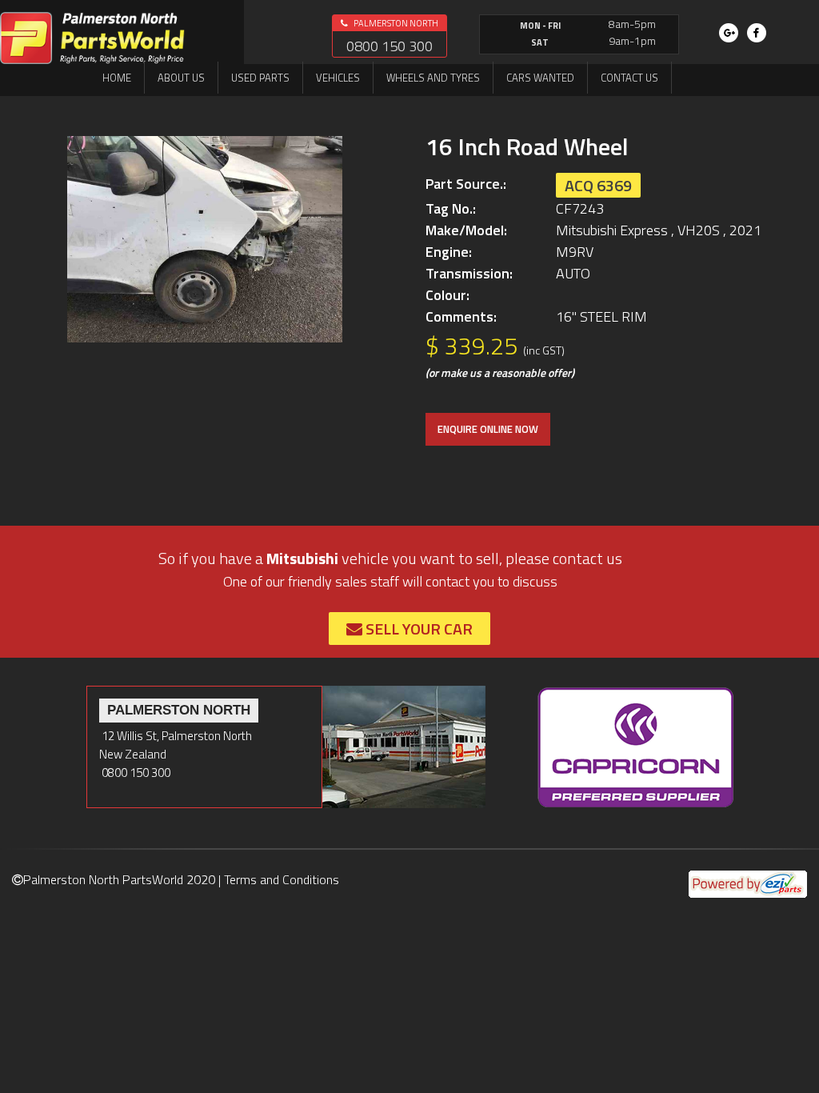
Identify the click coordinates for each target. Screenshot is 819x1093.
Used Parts (260, 78)
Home (116, 78)
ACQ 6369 (598, 185)
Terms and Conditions (281, 879)
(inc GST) (544, 350)
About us (181, 78)
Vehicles (338, 78)
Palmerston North (395, 23)
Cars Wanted (540, 78)
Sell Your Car (417, 628)
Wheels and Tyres (433, 78)
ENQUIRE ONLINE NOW (487, 429)
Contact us (629, 78)
